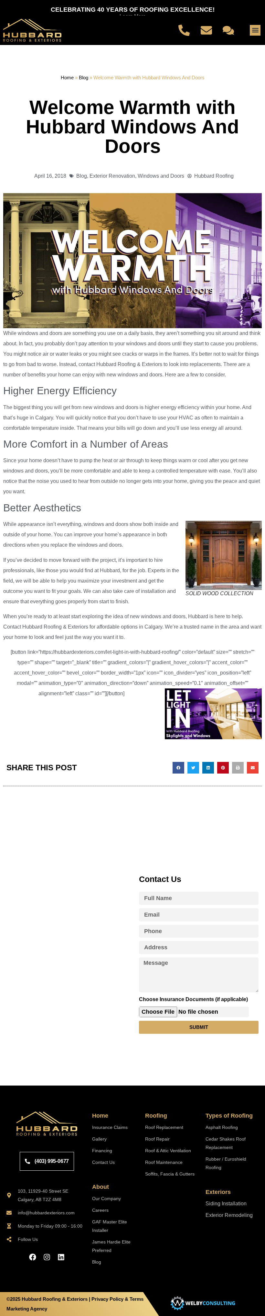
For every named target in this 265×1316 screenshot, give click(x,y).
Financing (102, 1150)
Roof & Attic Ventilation (168, 1150)
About (100, 1187)
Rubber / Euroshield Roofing (226, 1163)
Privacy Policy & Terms (117, 1299)
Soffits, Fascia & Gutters (170, 1174)
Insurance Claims (110, 1127)
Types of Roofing (229, 1115)
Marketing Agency (26, 1308)
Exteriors (218, 1192)
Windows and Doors (161, 176)
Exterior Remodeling (229, 1215)
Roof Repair (157, 1139)
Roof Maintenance (164, 1162)
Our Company (106, 1198)
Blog (83, 77)
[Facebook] (33, 1257)
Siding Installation (226, 1203)
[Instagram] (47, 1257)
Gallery (99, 1139)
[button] (255, 30)
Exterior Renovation (112, 176)
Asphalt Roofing (222, 1127)
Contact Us (103, 1162)
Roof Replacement (164, 1127)
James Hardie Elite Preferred (111, 1246)
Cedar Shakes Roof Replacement (226, 1143)
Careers (100, 1210)
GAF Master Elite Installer (109, 1226)
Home (67, 77)
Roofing (156, 1115)
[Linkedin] (61, 1257)
